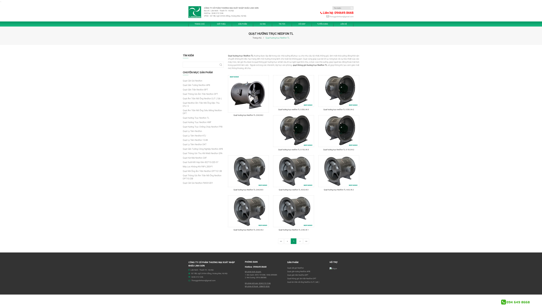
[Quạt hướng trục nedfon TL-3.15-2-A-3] (293, 131)
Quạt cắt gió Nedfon (192, 80)
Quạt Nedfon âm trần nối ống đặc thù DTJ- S (201, 104)
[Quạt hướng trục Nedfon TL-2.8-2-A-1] (293, 211)
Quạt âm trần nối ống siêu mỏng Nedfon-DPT (202, 112)
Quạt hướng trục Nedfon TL (196, 118)
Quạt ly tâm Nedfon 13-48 (195, 140)
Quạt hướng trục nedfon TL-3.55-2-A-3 (293, 109)
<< (281, 241)
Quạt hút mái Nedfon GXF (195, 158)
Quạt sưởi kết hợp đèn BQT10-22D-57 (200, 162)
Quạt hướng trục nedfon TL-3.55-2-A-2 (338, 109)
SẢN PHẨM (242, 24)
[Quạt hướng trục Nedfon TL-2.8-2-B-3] (248, 171)
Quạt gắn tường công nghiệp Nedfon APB (203, 149)
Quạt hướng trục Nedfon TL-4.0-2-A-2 (339, 190)
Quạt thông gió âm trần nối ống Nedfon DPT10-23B (202, 177)
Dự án (262, 24)
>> (306, 241)
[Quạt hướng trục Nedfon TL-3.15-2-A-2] (338, 131)
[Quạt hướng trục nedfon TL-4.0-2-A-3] (293, 171)
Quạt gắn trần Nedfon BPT (195, 89)
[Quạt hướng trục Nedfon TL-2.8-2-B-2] (248, 94)
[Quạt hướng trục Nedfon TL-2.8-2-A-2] (248, 211)
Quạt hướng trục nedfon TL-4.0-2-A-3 (293, 190)
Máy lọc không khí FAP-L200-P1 (198, 166)
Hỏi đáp (301, 24)
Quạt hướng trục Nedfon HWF (197, 122)
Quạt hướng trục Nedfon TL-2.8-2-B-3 (248, 190)
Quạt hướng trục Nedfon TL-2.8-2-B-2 (248, 115)
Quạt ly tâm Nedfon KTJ (194, 135)
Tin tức (282, 24)
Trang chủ (257, 38)
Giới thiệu (221, 24)
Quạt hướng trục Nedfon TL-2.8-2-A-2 (248, 230)
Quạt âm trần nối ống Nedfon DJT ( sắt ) (202, 98)
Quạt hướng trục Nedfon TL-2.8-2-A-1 (294, 230)
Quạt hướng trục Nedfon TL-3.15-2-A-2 (338, 150)
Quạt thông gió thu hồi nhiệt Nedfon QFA (202, 153)
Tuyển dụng (322, 24)
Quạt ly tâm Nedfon (192, 131)
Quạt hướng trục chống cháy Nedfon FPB (202, 127)
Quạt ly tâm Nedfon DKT (194, 144)
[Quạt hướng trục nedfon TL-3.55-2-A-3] (293, 91)
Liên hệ (343, 24)
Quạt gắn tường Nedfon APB (196, 85)
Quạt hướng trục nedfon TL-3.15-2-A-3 (293, 150)
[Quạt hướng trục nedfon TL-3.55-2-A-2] (338, 91)
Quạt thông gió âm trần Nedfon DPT (200, 94)
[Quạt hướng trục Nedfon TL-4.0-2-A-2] (338, 171)
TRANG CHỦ (200, 24)
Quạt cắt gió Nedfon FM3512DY (198, 183)
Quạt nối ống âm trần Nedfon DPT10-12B (202, 171)
